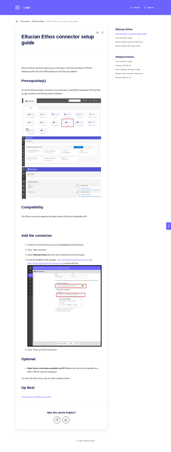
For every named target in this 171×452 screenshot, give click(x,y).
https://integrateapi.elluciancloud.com (45, 263)
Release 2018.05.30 (123, 65)
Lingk (27, 7)
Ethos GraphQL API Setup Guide (128, 46)
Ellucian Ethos (38, 21)
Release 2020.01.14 (123, 77)
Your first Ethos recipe (124, 38)
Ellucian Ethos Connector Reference (129, 42)
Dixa (92, 441)
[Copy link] (103, 33)
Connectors (25, 21)
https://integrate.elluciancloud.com (73, 260)
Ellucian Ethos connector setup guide (62, 21)
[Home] (17, 8)
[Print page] (98, 33)
